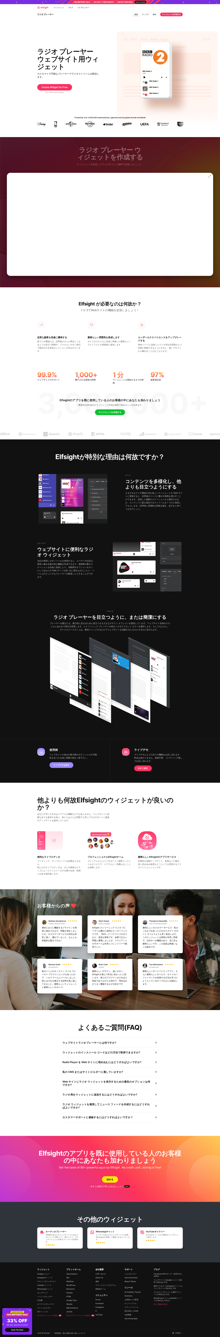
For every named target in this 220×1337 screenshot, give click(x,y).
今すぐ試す (143, 768)
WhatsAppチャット (45, 1289)
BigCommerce (72, 1308)
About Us (99, 1278)
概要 (136, 14)
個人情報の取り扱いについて (74, 1333)
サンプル (145, 14)
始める (110, 1179)
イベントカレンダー (45, 1296)
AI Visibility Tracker (133, 1292)
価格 (154, 14)
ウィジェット (59, 7)
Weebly (69, 1304)
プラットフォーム (131, 1307)
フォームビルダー (44, 1308)
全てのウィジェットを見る (49, 1315)
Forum (98, 1300)
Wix (67, 1278)
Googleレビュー (43, 1274)
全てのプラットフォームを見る (80, 1315)
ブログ (70, 7)
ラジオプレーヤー (45, 14)
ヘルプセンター (83, 7)
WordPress (70, 1285)
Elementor (70, 1289)
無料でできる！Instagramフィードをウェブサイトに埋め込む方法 (168, 1287)
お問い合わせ (100, 1274)
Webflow (70, 1281)
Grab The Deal (17, 1330)
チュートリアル (131, 1303)
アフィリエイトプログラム (105, 1285)
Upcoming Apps (131, 1318)
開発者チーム (100, 1289)
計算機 (39, 1300)
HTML (68, 1296)
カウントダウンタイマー (46, 1281)
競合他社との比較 (131, 1311)
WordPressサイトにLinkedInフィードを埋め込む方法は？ (168, 1299)
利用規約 (58, 1333)
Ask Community (131, 1278)
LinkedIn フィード (44, 1285)
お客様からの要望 (131, 1300)
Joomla (69, 1312)
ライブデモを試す (61, 765)
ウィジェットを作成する (171, 14)
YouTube (99, 1315)
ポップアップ (42, 1293)
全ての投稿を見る (160, 1304)
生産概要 (128, 1315)
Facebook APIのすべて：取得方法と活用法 (168, 1275)
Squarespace (71, 1274)
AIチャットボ (42, 1312)
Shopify (69, 1293)
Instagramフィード (44, 1278)
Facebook (99, 1303)
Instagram (99, 1307)
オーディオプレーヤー (45, 1304)
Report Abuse (130, 1281)
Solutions (128, 1296)
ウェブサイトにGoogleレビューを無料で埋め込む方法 (168, 1281)
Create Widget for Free (54, 87)
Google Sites (71, 1300)
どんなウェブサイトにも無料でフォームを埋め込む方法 (167, 1293)
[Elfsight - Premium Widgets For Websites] (42, 7)
